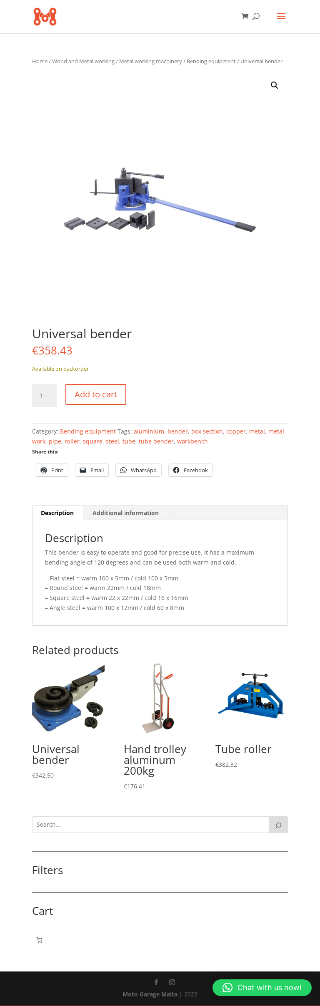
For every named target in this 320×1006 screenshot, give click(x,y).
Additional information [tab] (125, 513)
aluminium (149, 431)
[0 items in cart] (39, 940)
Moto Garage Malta (150, 994)
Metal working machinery (150, 61)
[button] (274, 85)
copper (236, 431)
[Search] (278, 824)
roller (72, 441)
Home (40, 61)
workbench (192, 441)
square (92, 441)
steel (112, 441)
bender (178, 431)
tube (128, 441)
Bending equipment (211, 61)
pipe (55, 441)
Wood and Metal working (83, 61)
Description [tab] (57, 513)
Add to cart (96, 394)
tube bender (156, 441)
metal (257, 431)
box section (207, 431)
